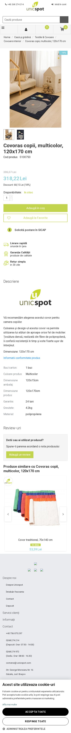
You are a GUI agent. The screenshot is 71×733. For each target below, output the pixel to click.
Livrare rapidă (18, 245)
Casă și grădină (22, 37)
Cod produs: (10, 157)
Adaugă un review (20, 454)
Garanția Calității (21, 254)
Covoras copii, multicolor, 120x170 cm (45, 41)
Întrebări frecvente (15, 592)
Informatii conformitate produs (21, 358)
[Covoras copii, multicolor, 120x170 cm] (35, 89)
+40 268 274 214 (16, 4)
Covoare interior (12, 41)
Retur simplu (18, 263)
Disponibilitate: (12, 192)
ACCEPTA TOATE (35, 711)
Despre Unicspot (14, 585)
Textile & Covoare (44, 37)
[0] (44, 29)
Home (7, 37)
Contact (10, 599)
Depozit (10, 606)
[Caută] (64, 19)
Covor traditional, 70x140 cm (35, 540)
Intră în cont (60, 4)
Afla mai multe (9, 704)
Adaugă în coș (35, 208)
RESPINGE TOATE (35, 721)
